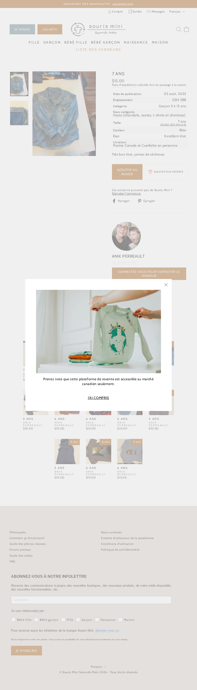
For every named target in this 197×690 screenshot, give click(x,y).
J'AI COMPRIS (98, 398)
